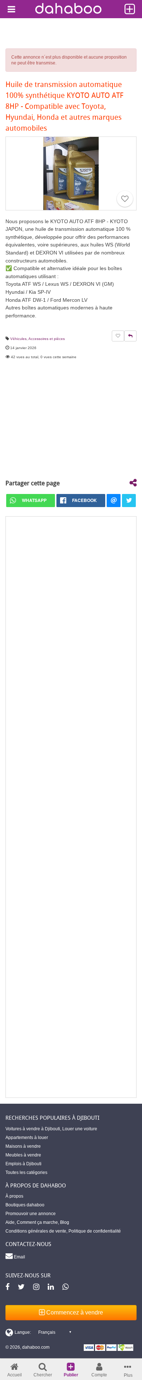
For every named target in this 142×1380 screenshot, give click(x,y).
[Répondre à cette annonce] (130, 336)
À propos (14, 1196)
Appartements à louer (26, 1137)
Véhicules (18, 339)
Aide (10, 1222)
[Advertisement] (71, 807)
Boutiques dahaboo (24, 1204)
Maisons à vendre (23, 1146)
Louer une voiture (79, 1128)
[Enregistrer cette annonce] (125, 199)
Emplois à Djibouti (23, 1163)
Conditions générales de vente (35, 1231)
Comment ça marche (37, 1222)
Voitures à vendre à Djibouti (32, 1128)
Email (19, 1257)
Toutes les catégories (26, 1172)
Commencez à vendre (74, 1312)
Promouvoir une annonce (30, 1213)
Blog (64, 1222)
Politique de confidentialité (94, 1231)
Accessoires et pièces (46, 339)
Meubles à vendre (23, 1155)
